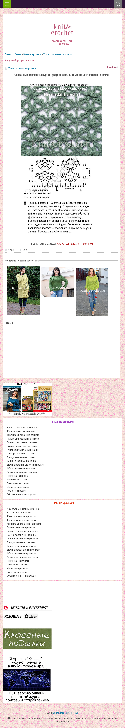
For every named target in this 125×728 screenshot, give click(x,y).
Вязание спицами (63, 421)
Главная (9, 54)
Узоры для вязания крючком (57, 54)
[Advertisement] (61, 350)
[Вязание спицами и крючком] (62, 49)
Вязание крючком (32, 54)
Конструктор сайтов (62, 712)
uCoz (77, 712)
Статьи (18, 54)
